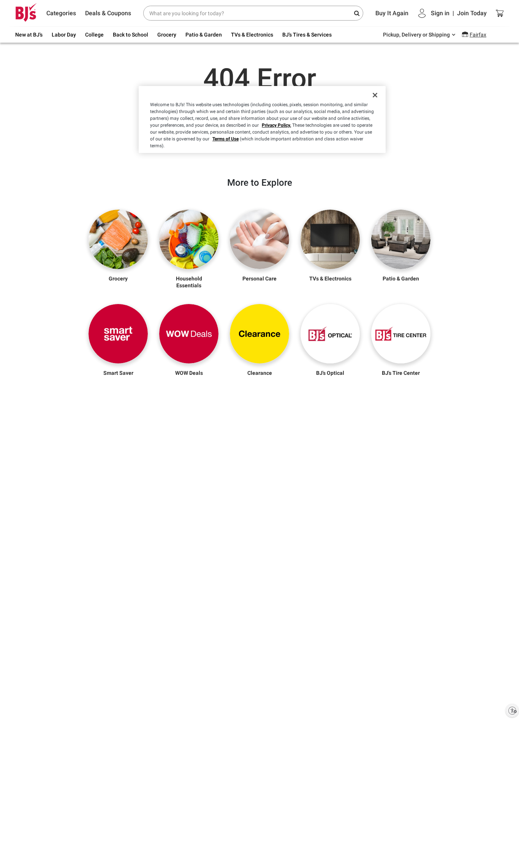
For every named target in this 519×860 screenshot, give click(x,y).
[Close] (375, 95)
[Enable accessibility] (512, 710)
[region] (262, 119)
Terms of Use (225, 139)
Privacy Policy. (276, 125)
